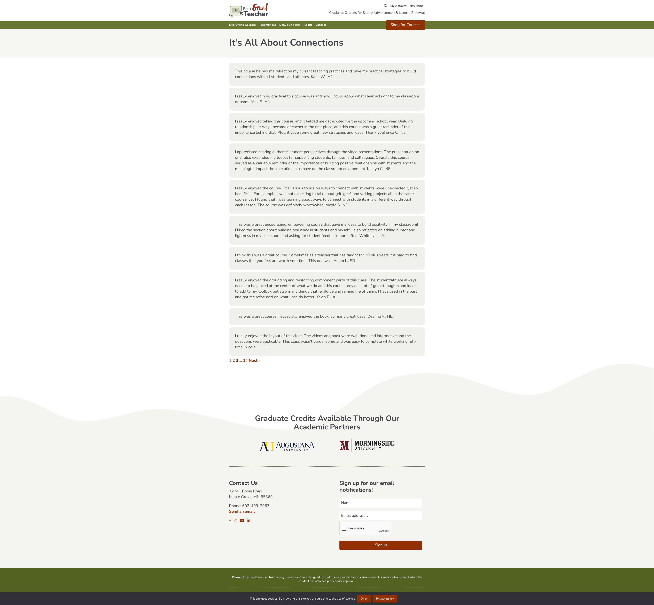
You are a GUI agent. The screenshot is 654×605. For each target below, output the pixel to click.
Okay (364, 598)
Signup (381, 545)
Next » (254, 361)
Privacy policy (385, 598)
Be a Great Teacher (258, 9)
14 (245, 361)
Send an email (242, 512)
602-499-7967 (255, 506)
